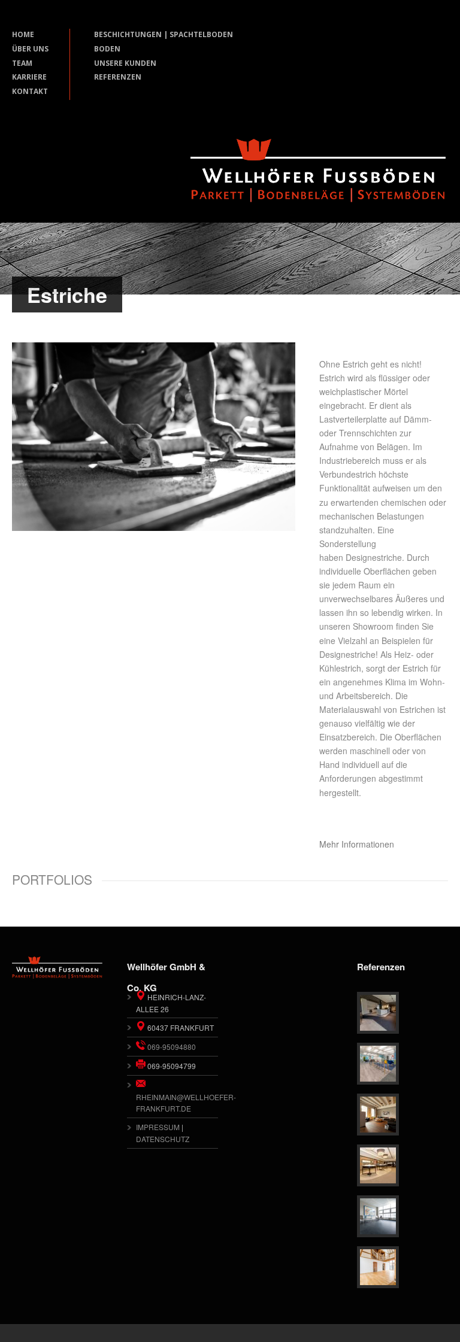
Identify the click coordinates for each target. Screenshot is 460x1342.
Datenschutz (162, 1139)
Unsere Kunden (125, 63)
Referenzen (117, 77)
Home (23, 34)
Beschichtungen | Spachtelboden (163, 34)
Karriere (29, 77)
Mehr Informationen (356, 844)
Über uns (30, 49)
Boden (107, 49)
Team (22, 63)
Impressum (158, 1127)
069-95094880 (171, 1047)
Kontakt (30, 91)
